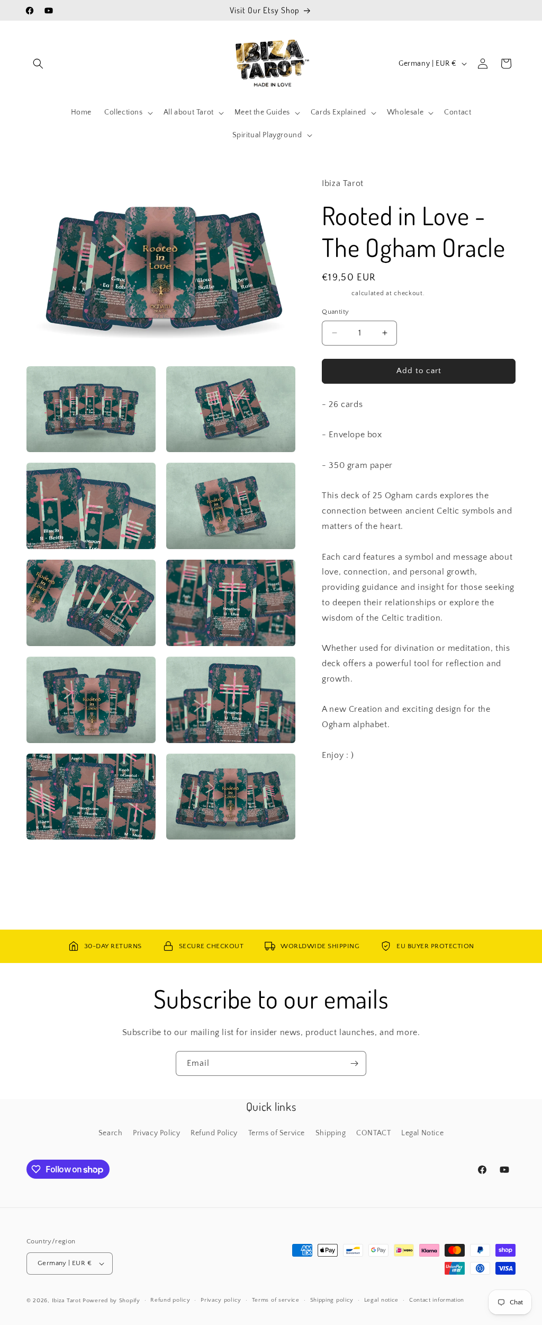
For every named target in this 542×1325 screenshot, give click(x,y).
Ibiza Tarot (66, 1300)
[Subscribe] (354, 1063)
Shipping (336, 293)
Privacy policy (221, 1300)
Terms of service (276, 1300)
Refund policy (170, 1300)
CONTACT (373, 1133)
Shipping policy (332, 1300)
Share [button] (342, 787)
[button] (38, 63)
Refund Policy (214, 1133)
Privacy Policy (156, 1133)
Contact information (436, 1300)
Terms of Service (276, 1133)
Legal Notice (422, 1133)
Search (110, 1133)
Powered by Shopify (111, 1300)
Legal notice (381, 1300)
